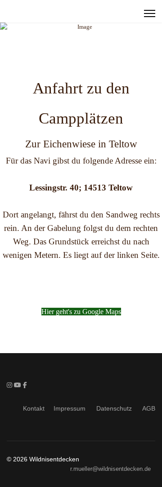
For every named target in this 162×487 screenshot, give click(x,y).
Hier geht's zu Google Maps (81, 311)
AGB (148, 408)
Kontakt (34, 408)
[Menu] (149, 13)
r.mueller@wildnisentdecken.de (110, 469)
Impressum (71, 408)
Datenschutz (115, 408)
